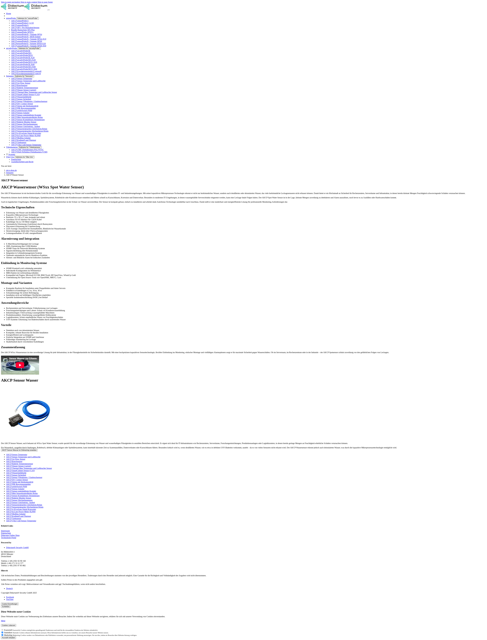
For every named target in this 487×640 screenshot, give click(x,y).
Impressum (5, 531)
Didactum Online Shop (10, 535)
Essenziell (8, 630)
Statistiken (8, 633)
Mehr (3, 621)
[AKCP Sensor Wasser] (243, 413)
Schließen (5, 607)
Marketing (8, 635)
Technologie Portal (8, 538)
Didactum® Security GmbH (17, 547)
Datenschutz (6, 533)
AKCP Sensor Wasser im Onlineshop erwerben (19, 450)
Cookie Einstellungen (10, 604)
